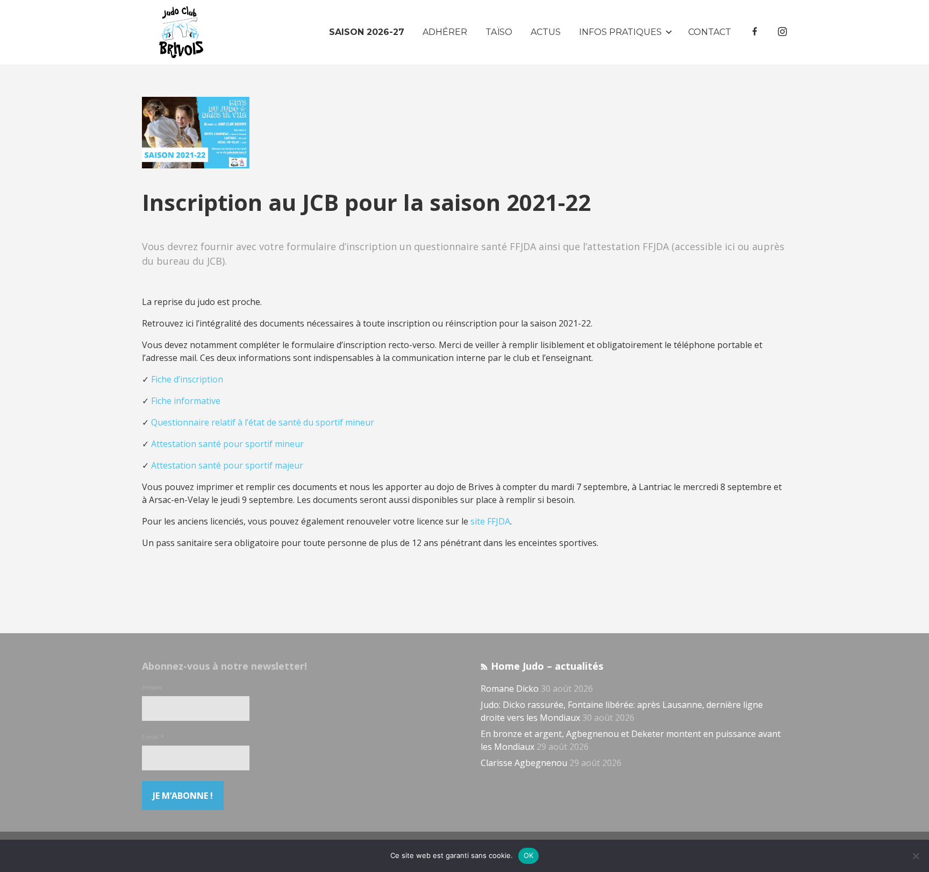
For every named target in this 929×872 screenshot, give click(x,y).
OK (529, 855)
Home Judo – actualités (547, 666)
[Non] (915, 855)
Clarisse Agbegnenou (524, 763)
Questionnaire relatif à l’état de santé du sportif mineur (262, 422)
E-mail (152, 737)
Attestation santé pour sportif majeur (227, 465)
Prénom (152, 687)
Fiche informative (185, 401)
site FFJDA (490, 521)
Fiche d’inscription (187, 379)
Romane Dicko (510, 688)
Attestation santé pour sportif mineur (227, 444)
